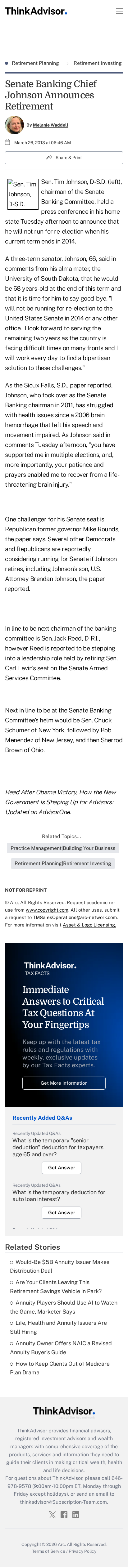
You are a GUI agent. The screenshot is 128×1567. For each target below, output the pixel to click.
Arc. (62, 1544)
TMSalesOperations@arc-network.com (75, 917)
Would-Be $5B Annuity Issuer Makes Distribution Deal (59, 1266)
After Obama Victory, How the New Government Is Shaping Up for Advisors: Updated (60, 802)
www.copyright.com (47, 910)
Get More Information (64, 1083)
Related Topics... (61, 836)
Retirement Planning (36, 63)
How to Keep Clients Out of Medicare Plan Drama (60, 1368)
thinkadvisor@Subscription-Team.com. (64, 1502)
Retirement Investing (97, 63)
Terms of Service (48, 1551)
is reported (60, 648)
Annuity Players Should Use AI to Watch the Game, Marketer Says (63, 1307)
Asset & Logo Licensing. (89, 924)
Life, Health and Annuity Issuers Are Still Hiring (58, 1327)
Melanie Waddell (50, 125)
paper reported (90, 385)
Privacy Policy (82, 1551)
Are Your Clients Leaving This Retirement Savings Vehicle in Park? (56, 1286)
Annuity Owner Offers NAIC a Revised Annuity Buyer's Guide (61, 1347)
